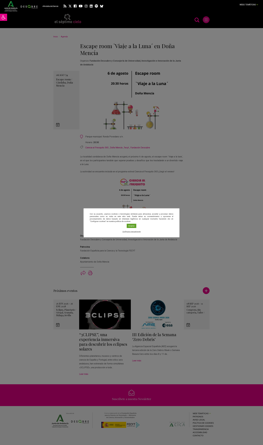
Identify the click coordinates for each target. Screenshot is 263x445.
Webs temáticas (248, 5)
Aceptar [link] (131, 226)
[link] (3, 17)
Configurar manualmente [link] (131, 232)
